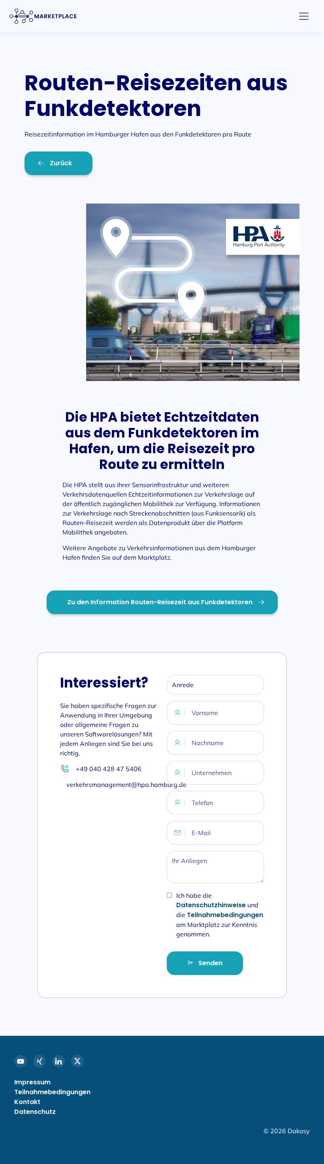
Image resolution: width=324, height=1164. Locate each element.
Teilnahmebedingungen (225, 914)
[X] (77, 1060)
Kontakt (27, 1101)
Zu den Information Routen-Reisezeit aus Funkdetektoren (159, 602)
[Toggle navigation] (304, 16)
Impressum (32, 1082)
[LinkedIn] (58, 1060)
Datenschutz (35, 1111)
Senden (209, 963)
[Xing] (39, 1060)
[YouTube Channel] (20, 1060)
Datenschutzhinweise (211, 905)
